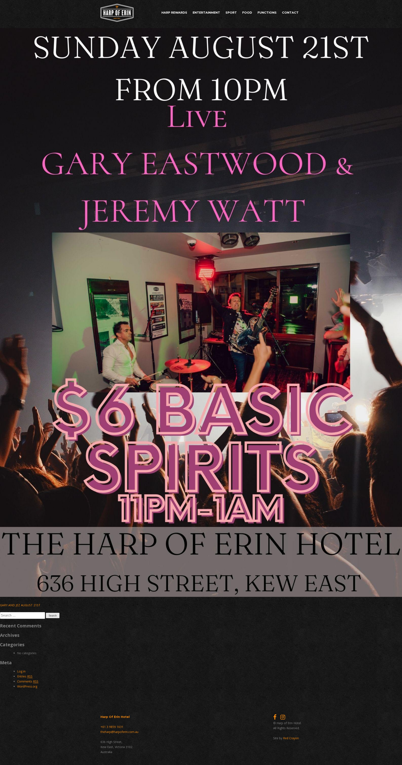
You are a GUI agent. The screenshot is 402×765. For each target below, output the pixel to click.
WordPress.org (27, 686)
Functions (267, 12)
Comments (27, 681)
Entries (24, 676)
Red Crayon (291, 738)
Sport (231, 12)
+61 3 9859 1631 (111, 727)
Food (247, 12)
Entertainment (206, 12)
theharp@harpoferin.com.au (119, 732)
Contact (290, 12)
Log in (21, 671)
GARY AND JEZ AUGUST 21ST (20, 605)
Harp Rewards (174, 12)
